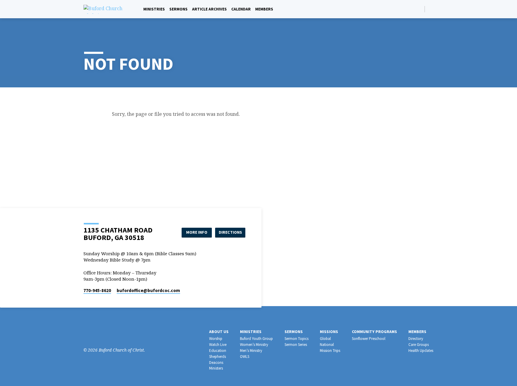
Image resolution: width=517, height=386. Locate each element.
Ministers (216, 368)
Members (264, 9)
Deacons (216, 362)
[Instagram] (95, 334)
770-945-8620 (97, 290)
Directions (230, 232)
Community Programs (374, 331)
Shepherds (217, 356)
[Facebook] (431, 8)
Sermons (178, 9)
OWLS (244, 356)
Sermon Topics (296, 338)
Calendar (241, 9)
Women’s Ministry (254, 344)
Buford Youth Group (256, 338)
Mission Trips (330, 350)
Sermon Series (296, 344)
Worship (215, 338)
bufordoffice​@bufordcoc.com (148, 290)
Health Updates (420, 350)
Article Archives (209, 9)
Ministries (154, 9)
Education (217, 350)
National (327, 344)
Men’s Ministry (251, 350)
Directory (415, 338)
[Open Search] (419, 9)
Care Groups (418, 344)
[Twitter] (104, 334)
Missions (329, 331)
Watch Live (217, 344)
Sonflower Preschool (368, 338)
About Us (219, 331)
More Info (196, 232)
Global (325, 338)
